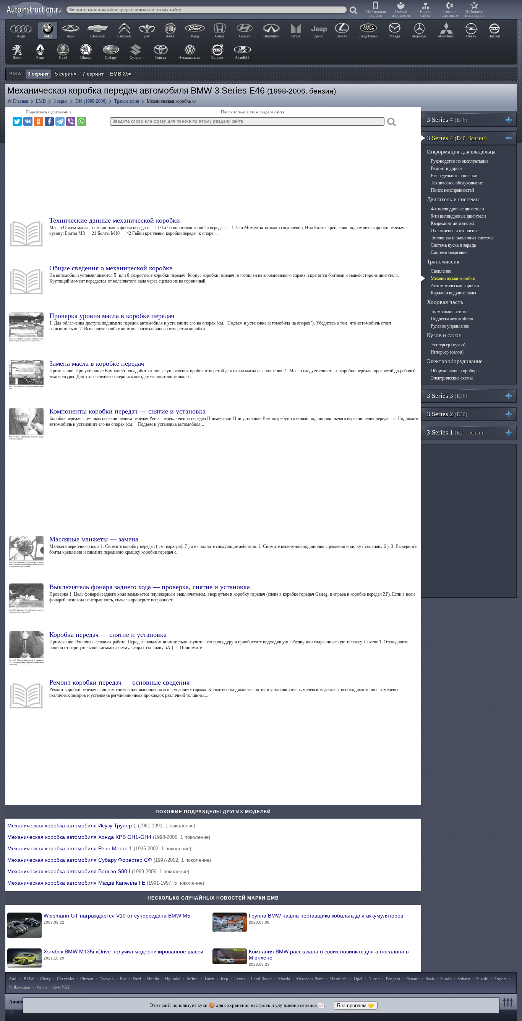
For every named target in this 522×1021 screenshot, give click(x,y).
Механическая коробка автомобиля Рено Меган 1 (99, 848)
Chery (45, 978)
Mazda (284, 978)
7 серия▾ (93, 74)
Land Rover (261, 978)
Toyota (500, 978)
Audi (13, 978)
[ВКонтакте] (27, 121)
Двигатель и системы (453, 199)
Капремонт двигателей (452, 223)
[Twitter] (17, 121)
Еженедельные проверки (454, 175)
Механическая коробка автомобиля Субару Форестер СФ (109, 860)
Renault (413, 978)
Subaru (463, 978)
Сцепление (441, 271)
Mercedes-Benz (309, 978)
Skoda (445, 978)
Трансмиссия (443, 261)
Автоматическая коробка (455, 285)
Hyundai (172, 978)
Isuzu (209, 978)
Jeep (224, 978)
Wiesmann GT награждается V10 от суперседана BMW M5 (117, 918)
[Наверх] (509, 1002)
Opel (358, 978)
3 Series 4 (447, 119)
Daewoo (106, 978)
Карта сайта (425, 13)
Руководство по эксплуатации (459, 161)
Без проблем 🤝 (355, 1005)
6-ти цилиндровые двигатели (458, 216)
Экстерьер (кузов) (448, 344)
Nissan (374, 978)
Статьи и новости (401, 13)
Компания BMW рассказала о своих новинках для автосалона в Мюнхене (329, 957)
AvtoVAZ (61, 987)
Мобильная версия (375, 13)
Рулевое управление (450, 326)
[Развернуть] (512, 119)
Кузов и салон (444, 335)
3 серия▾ (38, 74)
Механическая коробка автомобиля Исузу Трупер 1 (101, 825)
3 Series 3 (447, 395)
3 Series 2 (447, 414)
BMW (29, 978)
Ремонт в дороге (446, 168)
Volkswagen (19, 987)
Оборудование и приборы (455, 370)
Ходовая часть (445, 302)
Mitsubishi (338, 978)
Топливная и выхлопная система (462, 238)
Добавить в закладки (474, 13)
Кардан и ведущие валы (453, 293)
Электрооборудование (455, 361)
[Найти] (353, 10)
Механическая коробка (453, 278)
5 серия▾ (65, 74)
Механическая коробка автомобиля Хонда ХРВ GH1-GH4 (108, 837)
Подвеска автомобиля (452, 318)
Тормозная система (449, 311)
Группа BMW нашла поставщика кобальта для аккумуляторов (326, 918)
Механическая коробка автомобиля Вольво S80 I (98, 871)
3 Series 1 (457, 432)
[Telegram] (60, 121)
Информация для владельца (461, 152)
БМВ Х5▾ (120, 74)
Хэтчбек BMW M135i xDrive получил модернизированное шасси (123, 954)
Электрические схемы (452, 378)
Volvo (41, 987)
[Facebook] (49, 121)
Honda (153, 978)
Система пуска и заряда (453, 245)
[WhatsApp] (81, 121)
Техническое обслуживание (457, 183)
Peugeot (393, 978)
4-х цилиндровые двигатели (457, 209)
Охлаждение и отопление (454, 230)
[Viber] (70, 121)
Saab (430, 978)
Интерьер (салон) (447, 352)
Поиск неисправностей (452, 190)
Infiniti (192, 978)
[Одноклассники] (38, 121)
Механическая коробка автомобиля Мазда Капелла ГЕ (105, 883)
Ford (137, 978)
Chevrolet (65, 978)
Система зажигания (449, 252)
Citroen (86, 978)
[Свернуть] (512, 138)
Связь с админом (450, 13)
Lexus (239, 978)
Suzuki (482, 978)
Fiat (123, 978)
